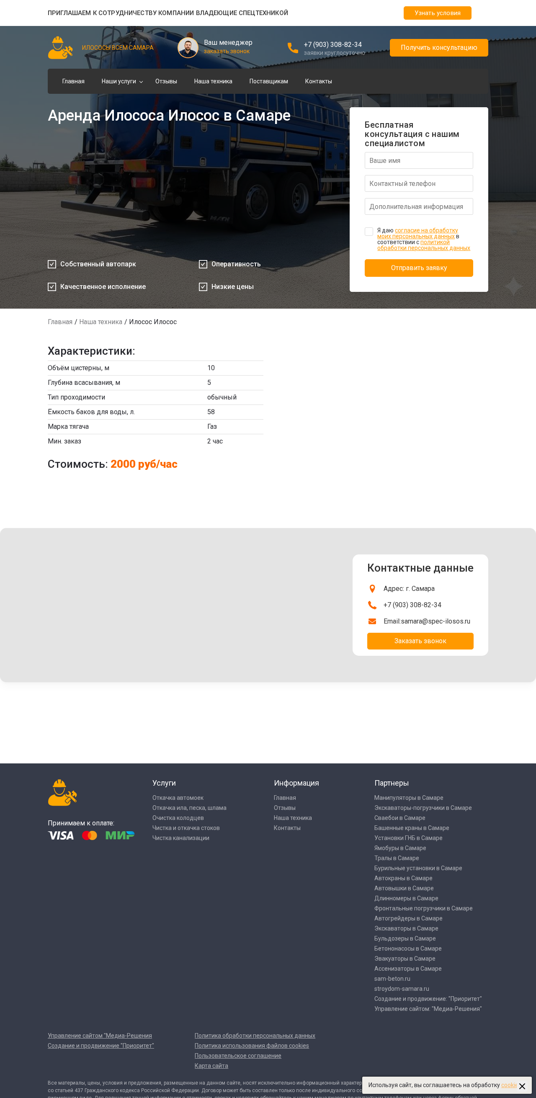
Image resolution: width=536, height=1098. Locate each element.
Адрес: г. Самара (409, 589)
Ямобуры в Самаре (400, 848)
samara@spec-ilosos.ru (435, 621)
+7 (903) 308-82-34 (333, 45)
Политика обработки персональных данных (255, 1035)
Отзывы (166, 81)
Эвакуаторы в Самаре (405, 958)
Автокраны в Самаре (403, 878)
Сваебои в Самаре (399, 817)
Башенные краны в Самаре (411, 828)
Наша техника (213, 81)
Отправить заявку (419, 268)
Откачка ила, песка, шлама (189, 807)
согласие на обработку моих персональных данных (417, 233)
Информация (296, 782)
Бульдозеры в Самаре (405, 938)
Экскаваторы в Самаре (406, 928)
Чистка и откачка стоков (186, 828)
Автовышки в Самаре (404, 888)
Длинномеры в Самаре (406, 898)
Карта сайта (211, 1065)
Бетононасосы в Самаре (408, 948)
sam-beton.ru (392, 978)
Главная (73, 81)
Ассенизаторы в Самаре (408, 968)
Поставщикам (269, 81)
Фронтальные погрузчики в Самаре (423, 908)
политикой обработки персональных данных (423, 245)
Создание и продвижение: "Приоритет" (428, 998)
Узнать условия (438, 13)
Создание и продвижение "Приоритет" (101, 1045)
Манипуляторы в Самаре (408, 797)
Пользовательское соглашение (238, 1055)
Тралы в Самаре (396, 858)
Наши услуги (119, 81)
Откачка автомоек (178, 797)
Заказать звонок (420, 641)
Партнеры (391, 782)
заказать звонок (227, 51)
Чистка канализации (180, 838)
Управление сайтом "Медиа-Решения (100, 1035)
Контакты (318, 81)
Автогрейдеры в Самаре (408, 918)
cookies (511, 1085)
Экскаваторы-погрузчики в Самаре (423, 807)
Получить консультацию (439, 48)
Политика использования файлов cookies (252, 1045)
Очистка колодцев (178, 817)
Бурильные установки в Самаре (418, 868)
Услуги (164, 782)
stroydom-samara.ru (401, 988)
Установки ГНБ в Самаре (408, 838)
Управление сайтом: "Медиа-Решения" (428, 1008)
